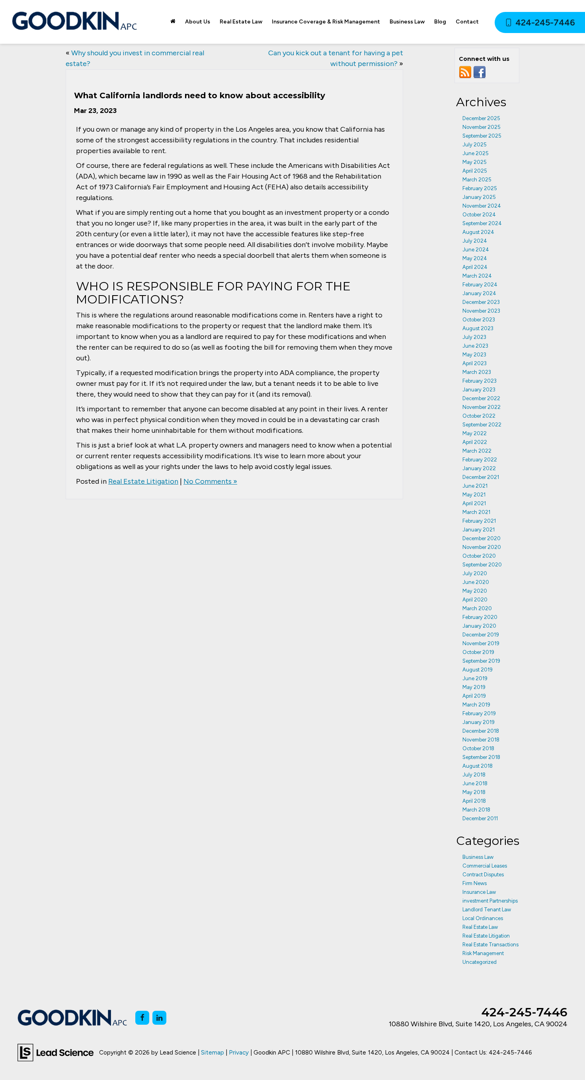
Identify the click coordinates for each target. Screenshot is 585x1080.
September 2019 (481, 661)
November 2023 (481, 311)
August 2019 (477, 670)
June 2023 (475, 346)
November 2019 (480, 643)
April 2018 (474, 801)
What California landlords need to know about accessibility (199, 95)
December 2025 (481, 118)
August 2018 (477, 766)
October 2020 (479, 556)
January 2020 (479, 626)
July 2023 (474, 337)
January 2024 (479, 293)
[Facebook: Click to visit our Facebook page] (142, 1018)
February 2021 (479, 521)
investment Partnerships (490, 901)
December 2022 (481, 398)
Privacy (239, 1052)
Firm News (474, 883)
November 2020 (481, 547)
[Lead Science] (56, 1052)
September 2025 (481, 136)
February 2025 (479, 188)
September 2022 (481, 425)
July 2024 (474, 241)
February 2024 (479, 285)
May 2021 (474, 495)
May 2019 (474, 687)
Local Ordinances (482, 918)
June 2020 (475, 582)
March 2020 (477, 608)
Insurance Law (479, 892)
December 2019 (480, 635)
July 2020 (474, 573)
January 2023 (478, 390)
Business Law (477, 857)
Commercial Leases (484, 866)
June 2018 (475, 783)
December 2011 (480, 818)
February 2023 (479, 381)
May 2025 (474, 162)
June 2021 (475, 486)
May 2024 (474, 258)
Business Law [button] (407, 21)
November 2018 (480, 740)
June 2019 (475, 678)
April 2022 (474, 442)
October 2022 (478, 416)
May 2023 (474, 355)
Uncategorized (479, 962)
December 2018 (480, 731)
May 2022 (474, 433)
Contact (467, 21)
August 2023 (477, 328)
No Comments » (210, 481)
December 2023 (481, 302)
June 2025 (475, 153)
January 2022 (479, 468)
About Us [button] (197, 21)
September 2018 (481, 757)
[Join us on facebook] (479, 72)
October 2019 (478, 652)
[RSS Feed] (465, 72)
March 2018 (476, 810)
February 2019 (479, 713)
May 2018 (474, 792)
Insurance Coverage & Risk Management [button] (326, 21)
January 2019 (478, 722)
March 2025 (476, 180)
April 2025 (474, 171)
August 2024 (478, 232)
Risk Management (483, 953)
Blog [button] (440, 21)
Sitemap (212, 1052)
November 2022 (481, 407)
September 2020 (482, 565)
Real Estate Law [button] (241, 21)
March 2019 (476, 705)
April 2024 (475, 267)
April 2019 (474, 696)
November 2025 (481, 127)
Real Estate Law (480, 927)
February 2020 (479, 617)
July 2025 (474, 145)
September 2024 (482, 223)
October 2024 (479, 215)
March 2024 (477, 276)
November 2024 (481, 206)
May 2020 (474, 591)
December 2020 (481, 538)
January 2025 (479, 197)
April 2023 (474, 363)
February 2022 (479, 460)
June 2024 (475, 250)
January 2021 (478, 530)
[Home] (173, 22)
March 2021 (476, 512)
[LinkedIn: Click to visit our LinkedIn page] (159, 1018)
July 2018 (474, 775)
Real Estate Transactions (490, 945)
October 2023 (478, 320)
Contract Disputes (483, 875)
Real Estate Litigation (143, 481)
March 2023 (476, 372)
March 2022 (476, 451)
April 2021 (474, 503)
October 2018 (478, 748)
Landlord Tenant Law (486, 910)
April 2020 (475, 600)
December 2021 (480, 477)
